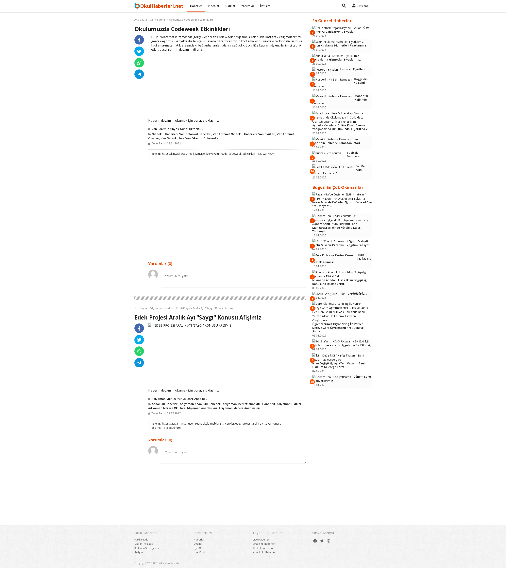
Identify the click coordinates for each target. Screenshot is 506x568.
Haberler (196, 6)
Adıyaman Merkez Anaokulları (239, 408)
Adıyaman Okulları (289, 404)
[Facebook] (315, 541)
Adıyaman (156, 308)
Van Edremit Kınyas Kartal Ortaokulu (177, 129)
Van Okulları (266, 134)
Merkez (169, 308)
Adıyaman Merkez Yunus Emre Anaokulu (179, 399)
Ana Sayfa (140, 19)
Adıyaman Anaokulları (201, 408)
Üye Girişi (199, 552)
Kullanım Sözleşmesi (146, 548)
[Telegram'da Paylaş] (139, 74)
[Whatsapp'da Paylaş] (139, 62)
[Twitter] (322, 541)
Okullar (230, 6)
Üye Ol (198, 548)
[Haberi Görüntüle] (149, 325)
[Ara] (344, 6)
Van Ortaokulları (172, 138)
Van (152, 19)
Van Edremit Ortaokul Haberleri (235, 134)
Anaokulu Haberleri (165, 404)
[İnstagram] (328, 541)
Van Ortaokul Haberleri (195, 134)
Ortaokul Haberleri (165, 134)
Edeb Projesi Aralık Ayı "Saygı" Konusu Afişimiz (205, 308)
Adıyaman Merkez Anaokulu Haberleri (249, 404)
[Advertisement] (227, 87)
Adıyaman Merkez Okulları (166, 408)
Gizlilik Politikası (143, 543)
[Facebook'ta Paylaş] (139, 40)
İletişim (265, 6)
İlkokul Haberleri (263, 548)
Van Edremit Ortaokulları (202, 138)
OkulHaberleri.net (161, 6)
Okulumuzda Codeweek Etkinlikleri (191, 19)
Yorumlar (247, 6)
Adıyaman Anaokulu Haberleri (200, 404)
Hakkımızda (141, 539)
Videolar (213, 6)
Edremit (161, 19)
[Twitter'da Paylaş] (139, 51)
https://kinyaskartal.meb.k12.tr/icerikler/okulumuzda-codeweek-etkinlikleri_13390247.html (218, 154)
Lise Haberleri (261, 539)
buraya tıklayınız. (207, 120)
